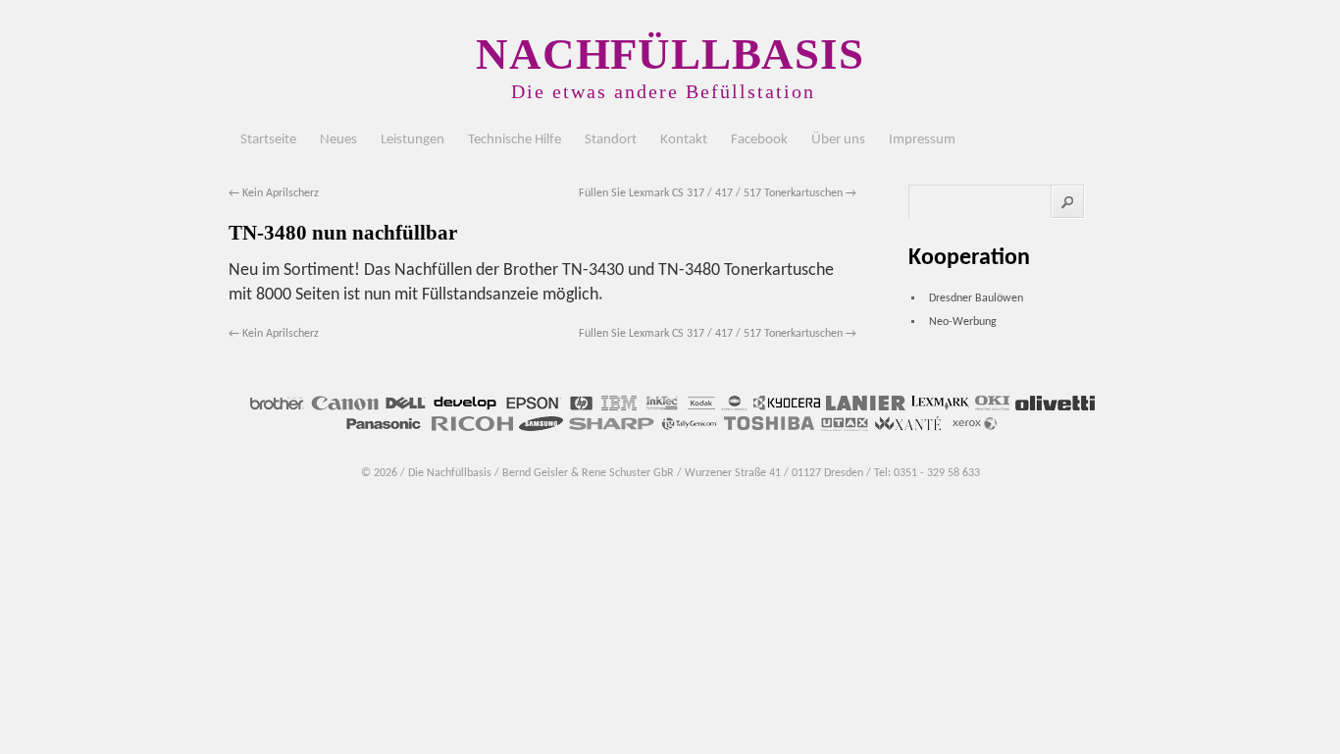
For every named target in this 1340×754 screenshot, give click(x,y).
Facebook (759, 140)
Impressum (922, 140)
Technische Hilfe (514, 140)
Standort (611, 140)
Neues (338, 140)
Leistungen (412, 140)
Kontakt (683, 140)
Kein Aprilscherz (274, 193)
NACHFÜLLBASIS (669, 54)
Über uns (838, 140)
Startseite (268, 140)
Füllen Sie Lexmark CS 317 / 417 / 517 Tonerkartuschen (717, 193)
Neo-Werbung (963, 322)
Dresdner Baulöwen (976, 298)
